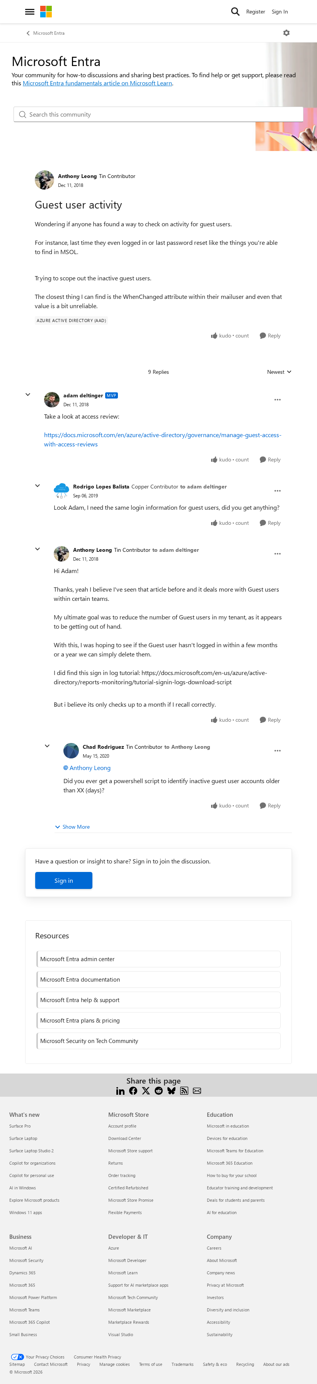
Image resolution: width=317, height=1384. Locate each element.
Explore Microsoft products (34, 1200)
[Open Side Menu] (29, 11)
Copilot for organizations (32, 1163)
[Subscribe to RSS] (184, 1090)
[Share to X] (146, 1090)
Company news (221, 1272)
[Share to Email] (197, 1090)
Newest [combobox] (279, 372)
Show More (76, 826)
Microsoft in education (228, 1126)
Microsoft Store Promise (130, 1200)
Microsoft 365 (22, 1285)
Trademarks (183, 1364)
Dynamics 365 (22, 1272)
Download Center (124, 1138)
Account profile (122, 1126)
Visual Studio (120, 1334)
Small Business (23, 1334)
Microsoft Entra (49, 33)
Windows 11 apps (25, 1212)
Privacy (83, 1364)
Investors (215, 1297)
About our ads (276, 1364)
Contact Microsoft (51, 1364)
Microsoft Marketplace (129, 1310)
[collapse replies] (27, 394)
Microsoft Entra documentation (80, 979)
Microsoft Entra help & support (79, 1000)
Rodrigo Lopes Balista (101, 486)
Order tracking (121, 1175)
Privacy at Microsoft (225, 1285)
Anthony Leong (77, 176)
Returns (115, 1163)
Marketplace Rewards (128, 1322)
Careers (214, 1248)
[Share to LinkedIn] (120, 1090)
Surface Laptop (23, 1138)
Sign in (64, 880)
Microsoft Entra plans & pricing (80, 1020)
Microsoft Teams (24, 1310)
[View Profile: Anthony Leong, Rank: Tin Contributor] (44, 180)
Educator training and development (240, 1188)
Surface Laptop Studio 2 (31, 1150)
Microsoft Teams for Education (235, 1150)
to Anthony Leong (187, 746)
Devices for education (227, 1138)
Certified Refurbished (128, 1188)
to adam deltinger (203, 486)
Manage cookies (114, 1364)
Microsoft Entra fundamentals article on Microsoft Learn (97, 83)
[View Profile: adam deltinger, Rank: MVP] (52, 399)
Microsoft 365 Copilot (29, 1322)
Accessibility (218, 1322)
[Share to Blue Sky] (171, 1090)
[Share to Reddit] (159, 1090)
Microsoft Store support (130, 1150)
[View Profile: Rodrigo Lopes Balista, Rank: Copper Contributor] (61, 491)
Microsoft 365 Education (229, 1163)
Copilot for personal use (31, 1175)
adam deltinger (83, 395)
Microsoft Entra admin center (77, 959)
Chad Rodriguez (103, 746)
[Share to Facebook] (133, 1090)
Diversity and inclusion (228, 1310)
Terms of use (150, 1364)
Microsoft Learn (123, 1272)
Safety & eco (215, 1364)
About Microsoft (222, 1260)
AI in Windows (22, 1188)
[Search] (235, 11)
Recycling (245, 1364)
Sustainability (219, 1334)
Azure (113, 1248)
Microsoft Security (26, 1260)
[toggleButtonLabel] (286, 32)
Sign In (280, 11)
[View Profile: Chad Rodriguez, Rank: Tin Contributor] (71, 750)
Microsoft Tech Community (133, 1297)
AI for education (222, 1212)
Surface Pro (20, 1126)
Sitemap (17, 1364)
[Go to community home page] (46, 11)
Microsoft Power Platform (33, 1297)
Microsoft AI (20, 1248)
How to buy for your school (232, 1175)
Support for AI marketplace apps (138, 1285)
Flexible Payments (125, 1212)
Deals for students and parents (236, 1200)
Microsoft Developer (127, 1260)
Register (255, 11)
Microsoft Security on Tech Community (89, 1041)
